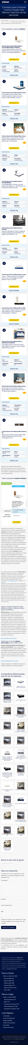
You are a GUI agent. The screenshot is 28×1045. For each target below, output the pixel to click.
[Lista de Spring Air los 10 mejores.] (7, 785)
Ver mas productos (6, 483)
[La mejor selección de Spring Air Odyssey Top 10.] (20, 752)
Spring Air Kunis (7, 744)
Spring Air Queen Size (7, 686)
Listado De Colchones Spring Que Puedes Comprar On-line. (7, 701)
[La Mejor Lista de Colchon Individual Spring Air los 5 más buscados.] (20, 815)
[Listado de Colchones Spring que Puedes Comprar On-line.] (7, 695)
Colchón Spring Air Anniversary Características (21, 774)
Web (2, 911)
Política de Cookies (8, 1027)
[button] (25, 2)
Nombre (3, 899)
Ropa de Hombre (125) (10, 987)
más (4, 582)
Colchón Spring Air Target (21, 835)
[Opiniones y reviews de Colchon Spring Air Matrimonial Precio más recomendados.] (7, 752)
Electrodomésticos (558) (11, 1006)
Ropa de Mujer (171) (9, 985)
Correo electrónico (6, 905)
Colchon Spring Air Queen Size (7, 835)
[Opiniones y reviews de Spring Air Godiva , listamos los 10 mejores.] (20, 695)
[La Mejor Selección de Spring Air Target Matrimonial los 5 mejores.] (7, 843)
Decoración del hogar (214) (11, 1004)
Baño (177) (7, 1002)
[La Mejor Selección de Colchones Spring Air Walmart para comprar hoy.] (7, 740)
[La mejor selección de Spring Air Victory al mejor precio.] (20, 740)
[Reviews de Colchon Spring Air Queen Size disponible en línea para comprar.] (7, 830)
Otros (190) (7, 990)
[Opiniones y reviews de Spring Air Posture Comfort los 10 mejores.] (20, 682)
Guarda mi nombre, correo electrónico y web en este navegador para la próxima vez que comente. (13, 921)
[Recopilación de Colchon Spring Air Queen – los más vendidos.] (20, 799)
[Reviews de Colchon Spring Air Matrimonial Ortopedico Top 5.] (20, 768)
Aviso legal (6, 1025)
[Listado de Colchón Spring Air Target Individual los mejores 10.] (20, 725)
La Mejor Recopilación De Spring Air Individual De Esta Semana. (20, 716)
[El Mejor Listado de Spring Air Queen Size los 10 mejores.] (7, 682)
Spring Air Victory (21, 744)
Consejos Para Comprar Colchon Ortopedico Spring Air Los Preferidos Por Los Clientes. (7, 805)
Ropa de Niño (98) (9, 983)
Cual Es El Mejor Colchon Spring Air (7, 790)
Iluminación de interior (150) (11, 1008)
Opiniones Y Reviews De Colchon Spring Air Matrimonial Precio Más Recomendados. (7, 758)
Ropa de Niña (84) (9, 980)
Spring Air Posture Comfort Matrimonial (20, 687)
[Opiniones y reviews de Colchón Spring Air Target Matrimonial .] (20, 830)
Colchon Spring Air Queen (20, 803)
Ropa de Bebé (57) (9, 978)
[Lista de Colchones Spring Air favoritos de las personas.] (7, 725)
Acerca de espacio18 (9, 1018)
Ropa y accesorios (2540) (10, 976)
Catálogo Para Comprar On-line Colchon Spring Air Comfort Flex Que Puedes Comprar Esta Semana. (7, 775)
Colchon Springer (7, 714)
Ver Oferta (16, 522)
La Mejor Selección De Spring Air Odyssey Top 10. (21, 758)
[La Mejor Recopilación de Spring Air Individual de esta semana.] (20, 710)
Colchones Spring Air (13, 580)
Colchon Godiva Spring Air (21, 700)
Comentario (4, 880)
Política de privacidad (9, 1022)
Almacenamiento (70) (10, 999)
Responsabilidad (7, 1020)
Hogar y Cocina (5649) (9, 997)
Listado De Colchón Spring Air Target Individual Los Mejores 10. (20, 730)
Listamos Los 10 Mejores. (20, 789)
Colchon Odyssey (7, 819)
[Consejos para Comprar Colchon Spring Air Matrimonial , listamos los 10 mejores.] (20, 785)
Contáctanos (6, 1016)
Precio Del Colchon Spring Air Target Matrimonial (7, 849)
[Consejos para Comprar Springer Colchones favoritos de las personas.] (7, 710)
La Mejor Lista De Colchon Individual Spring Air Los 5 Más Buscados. (20, 820)
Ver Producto (14, 59)
